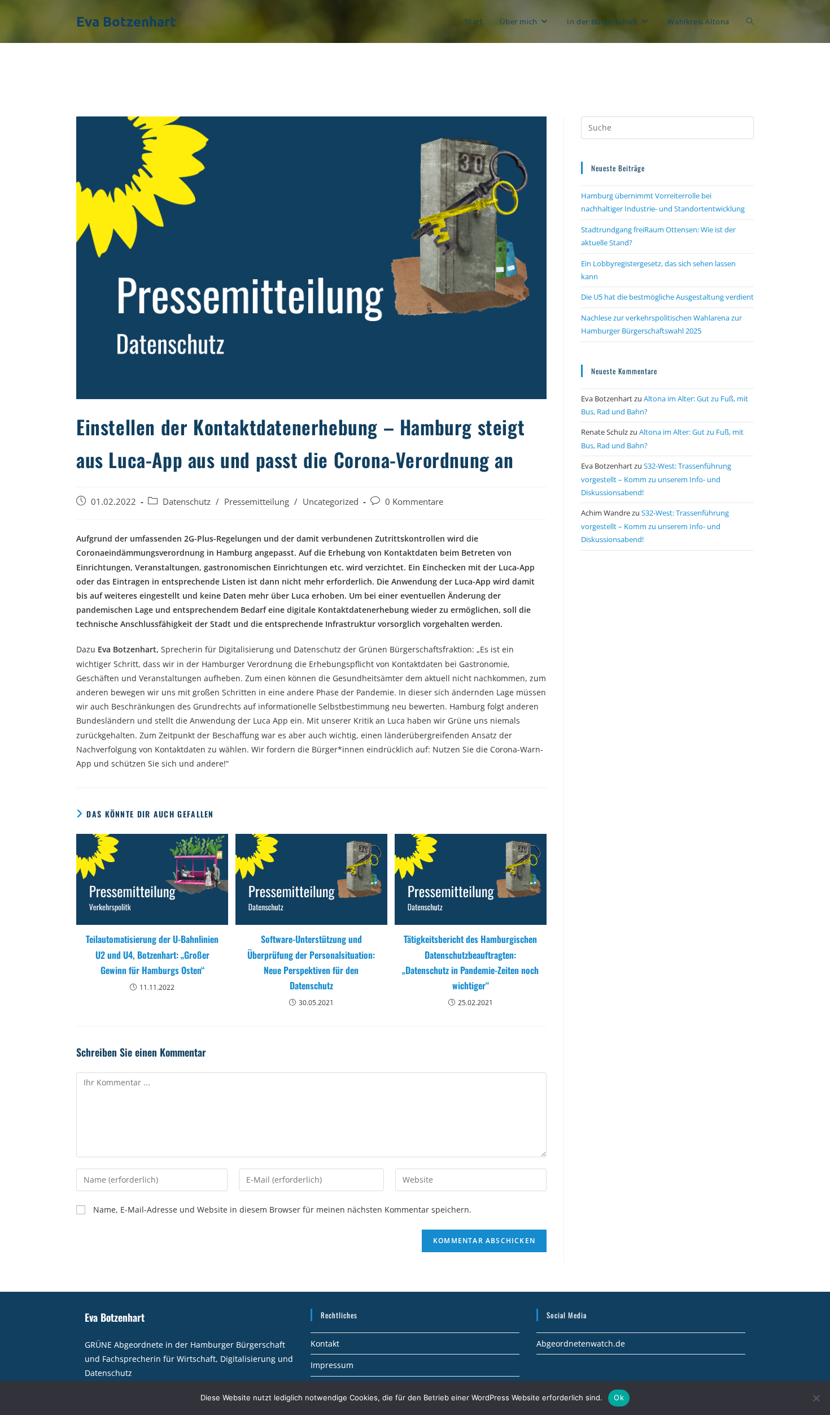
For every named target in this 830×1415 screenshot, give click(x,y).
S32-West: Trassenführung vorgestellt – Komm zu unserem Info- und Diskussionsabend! (656, 479)
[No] (816, 1398)
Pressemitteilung (256, 501)
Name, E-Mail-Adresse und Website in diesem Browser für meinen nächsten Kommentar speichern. (282, 1209)
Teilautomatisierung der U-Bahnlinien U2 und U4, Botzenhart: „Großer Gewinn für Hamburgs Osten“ (152, 954)
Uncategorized (331, 501)
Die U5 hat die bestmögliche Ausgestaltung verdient (667, 297)
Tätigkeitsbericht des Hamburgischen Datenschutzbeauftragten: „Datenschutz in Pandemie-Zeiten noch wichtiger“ (470, 962)
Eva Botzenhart (126, 21)
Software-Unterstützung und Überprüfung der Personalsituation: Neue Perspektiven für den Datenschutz (311, 962)
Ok (619, 1397)
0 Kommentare (414, 501)
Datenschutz (187, 501)
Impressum (332, 1365)
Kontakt (325, 1343)
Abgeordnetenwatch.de (580, 1343)
